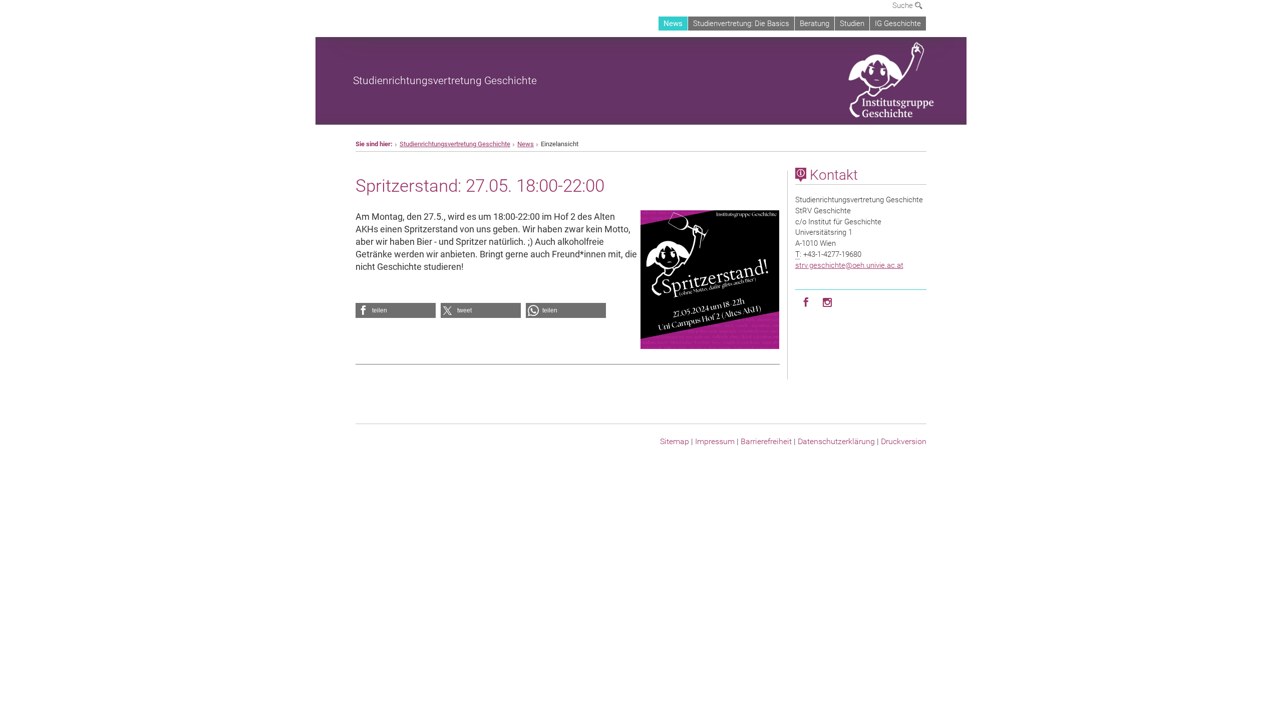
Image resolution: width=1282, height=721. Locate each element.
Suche (903, 5)
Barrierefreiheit (766, 441)
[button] (396, 310)
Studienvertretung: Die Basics (741, 23)
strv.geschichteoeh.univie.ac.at (849, 265)
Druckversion (903, 441)
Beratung (814, 23)
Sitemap (674, 441)
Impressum (715, 441)
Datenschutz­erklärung (836, 441)
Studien (852, 23)
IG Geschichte (898, 23)
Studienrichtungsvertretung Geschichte (445, 80)
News (673, 23)
